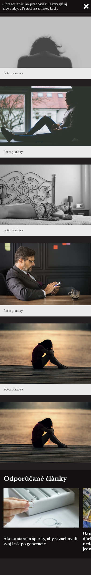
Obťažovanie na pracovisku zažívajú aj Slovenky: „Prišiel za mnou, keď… (34, 6)
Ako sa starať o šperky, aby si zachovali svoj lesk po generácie (40, 541)
